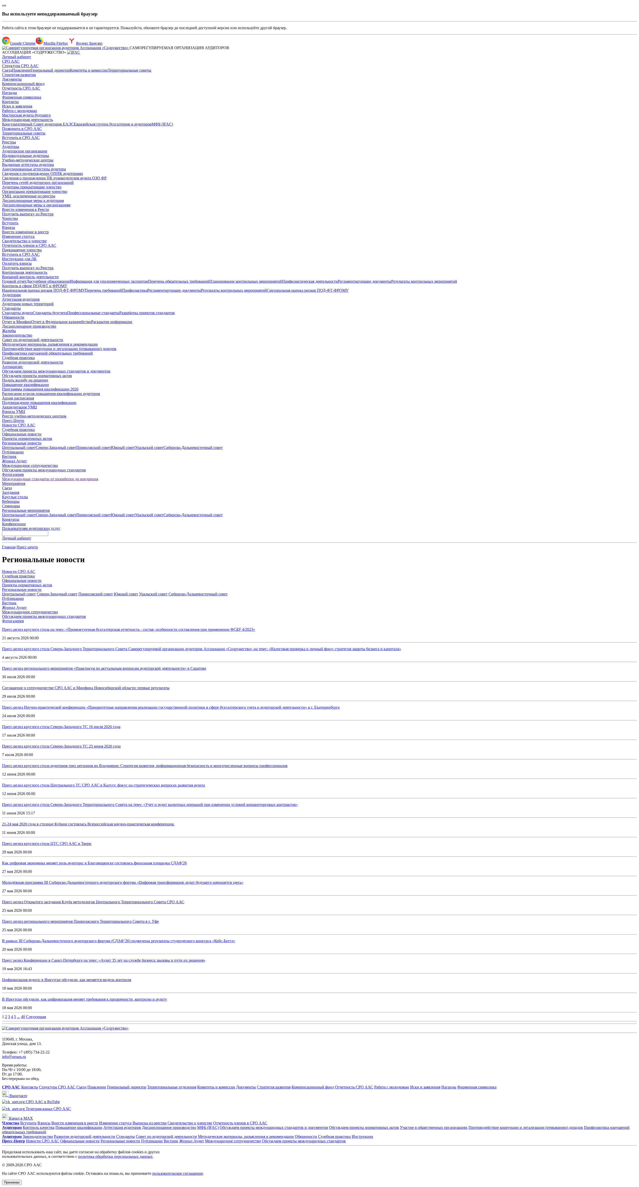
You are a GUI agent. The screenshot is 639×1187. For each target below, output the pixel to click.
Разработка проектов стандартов (147, 313)
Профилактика (134, 290)
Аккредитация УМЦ (19, 407)
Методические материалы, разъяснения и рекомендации (50, 344)
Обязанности (13, 317)
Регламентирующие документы (364, 281)
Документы (12, 79)
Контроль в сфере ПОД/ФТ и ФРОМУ (34, 286)
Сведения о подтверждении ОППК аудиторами (42, 173)
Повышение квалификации (25, 385)
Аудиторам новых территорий (28, 304)
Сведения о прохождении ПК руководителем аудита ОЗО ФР (54, 178)
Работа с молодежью (19, 111)
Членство (10, 218)
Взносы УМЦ (13, 411)
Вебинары (10, 501)
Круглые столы (15, 497)
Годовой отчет (14, 281)
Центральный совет (19, 447)
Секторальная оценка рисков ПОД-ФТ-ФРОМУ (307, 290)
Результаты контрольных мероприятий (424, 281)
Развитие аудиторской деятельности (32, 362)
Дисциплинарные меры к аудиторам (33, 200)
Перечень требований (103, 290)
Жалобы (9, 331)
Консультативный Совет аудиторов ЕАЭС (38, 124)
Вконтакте (17, 1096)
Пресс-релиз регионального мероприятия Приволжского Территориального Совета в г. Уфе (80, 921)
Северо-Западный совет (56, 447)
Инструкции (362, 1136)
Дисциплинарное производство (29, 326)
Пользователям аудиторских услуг (31, 528)
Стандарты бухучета (50, 313)
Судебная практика (18, 358)
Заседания (10, 492)
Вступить (10, 223)
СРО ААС (10, 61)
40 (23, 1017)
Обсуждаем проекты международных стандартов (44, 470)
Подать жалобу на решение (25, 380)
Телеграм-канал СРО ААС (48, 1109)
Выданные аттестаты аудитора (28, 164)
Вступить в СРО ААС (21, 137)
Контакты (10, 102)
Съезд (7, 70)
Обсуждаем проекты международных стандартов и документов (56, 371)
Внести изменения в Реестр (25, 209)
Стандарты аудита (17, 313)
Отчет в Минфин (16, 322)
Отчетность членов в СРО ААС (29, 245)
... (18, 1017)
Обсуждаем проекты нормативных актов (37, 376)
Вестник (9, 456)
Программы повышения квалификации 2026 (40, 389)
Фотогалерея (13, 474)
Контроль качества (38, 1127)
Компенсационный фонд (23, 84)
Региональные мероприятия (26, 510)
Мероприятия (13, 483)
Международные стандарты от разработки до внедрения (50, 479)
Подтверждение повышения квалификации (39, 402)
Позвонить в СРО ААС (22, 129)
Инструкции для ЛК (19, 259)
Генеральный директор (50, 70)
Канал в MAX (20, 1118)
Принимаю (12, 1182)
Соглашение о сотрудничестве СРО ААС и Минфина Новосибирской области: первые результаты (85, 688)
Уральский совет (149, 447)
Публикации (13, 452)
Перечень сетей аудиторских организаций (38, 182)
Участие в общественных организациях (434, 1127)
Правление (21, 70)
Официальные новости (21, 434)
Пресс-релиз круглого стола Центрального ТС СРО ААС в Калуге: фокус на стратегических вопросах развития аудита (103, 785)
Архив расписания (18, 398)
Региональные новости (21, 443)
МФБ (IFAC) (162, 124)
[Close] (4, 5)
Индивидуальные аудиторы (25, 155)
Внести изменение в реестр (25, 232)
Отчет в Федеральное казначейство (61, 322)
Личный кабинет (16, 57)
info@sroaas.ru (14, 1057)
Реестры (9, 142)
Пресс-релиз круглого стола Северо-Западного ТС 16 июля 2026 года (61, 727)
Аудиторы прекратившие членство (31, 187)
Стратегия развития (19, 75)
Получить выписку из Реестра (27, 214)
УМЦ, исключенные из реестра (28, 196)
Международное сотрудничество (30, 465)
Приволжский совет (93, 447)
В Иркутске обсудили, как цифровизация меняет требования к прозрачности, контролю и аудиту (84, 999)
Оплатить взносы (17, 263)
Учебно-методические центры (27, 160)
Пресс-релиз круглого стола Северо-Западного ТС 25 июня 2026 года (61, 746)
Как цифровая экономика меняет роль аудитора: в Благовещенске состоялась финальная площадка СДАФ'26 (94, 863)
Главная (8, 547)
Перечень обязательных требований (178, 281)
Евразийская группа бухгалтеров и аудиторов (113, 124)
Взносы (8, 227)
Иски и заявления (17, 106)
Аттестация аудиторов (21, 299)
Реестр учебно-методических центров (34, 416)
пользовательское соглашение (177, 1173)
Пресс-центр (27, 547)
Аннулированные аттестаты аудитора (34, 169)
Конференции (14, 524)
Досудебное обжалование (48, 281)
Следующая (36, 1017)
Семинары (11, 506)
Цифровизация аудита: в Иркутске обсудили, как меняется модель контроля (66, 980)
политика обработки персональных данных (115, 1156)
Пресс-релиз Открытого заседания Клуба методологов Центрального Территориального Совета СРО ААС (93, 902)
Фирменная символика (21, 97)
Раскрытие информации (111, 322)
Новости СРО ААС (18, 425)
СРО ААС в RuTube (42, 1102)
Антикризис (12, 367)
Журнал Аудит (14, 461)
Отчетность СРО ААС (21, 88)
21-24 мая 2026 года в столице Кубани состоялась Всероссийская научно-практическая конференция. (88, 824)
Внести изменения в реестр (74, 1123)
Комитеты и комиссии (89, 70)
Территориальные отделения (171, 1087)
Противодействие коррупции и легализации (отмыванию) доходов (59, 349)
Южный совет (123, 447)
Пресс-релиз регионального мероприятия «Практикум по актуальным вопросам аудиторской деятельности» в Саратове (104, 668)
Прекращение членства (22, 250)
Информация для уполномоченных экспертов (109, 281)
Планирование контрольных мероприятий (245, 281)
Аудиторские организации (24, 151)
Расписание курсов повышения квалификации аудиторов (51, 394)
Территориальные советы (129, 70)
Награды (9, 93)
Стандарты (11, 308)
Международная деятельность (27, 120)
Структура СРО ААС (20, 66)
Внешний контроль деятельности (30, 277)
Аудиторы (10, 146)
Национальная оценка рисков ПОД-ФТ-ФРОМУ (43, 290)
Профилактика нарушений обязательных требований (47, 353)
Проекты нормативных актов (27, 438)
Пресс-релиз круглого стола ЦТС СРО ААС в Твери (46, 843)
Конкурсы (10, 519)
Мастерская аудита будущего (26, 115)
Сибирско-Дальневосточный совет (193, 447)
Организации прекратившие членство (34, 191)
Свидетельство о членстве (24, 241)
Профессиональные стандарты (93, 313)
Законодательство (17, 335)
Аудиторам (11, 295)
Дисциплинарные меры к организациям (36, 205)
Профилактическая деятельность (309, 281)
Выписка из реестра (149, 1123)
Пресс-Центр (13, 420)
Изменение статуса (18, 236)
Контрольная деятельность (24, 272)
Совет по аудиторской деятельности (32, 340)
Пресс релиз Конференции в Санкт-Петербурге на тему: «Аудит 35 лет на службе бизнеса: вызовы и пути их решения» (103, 960)
